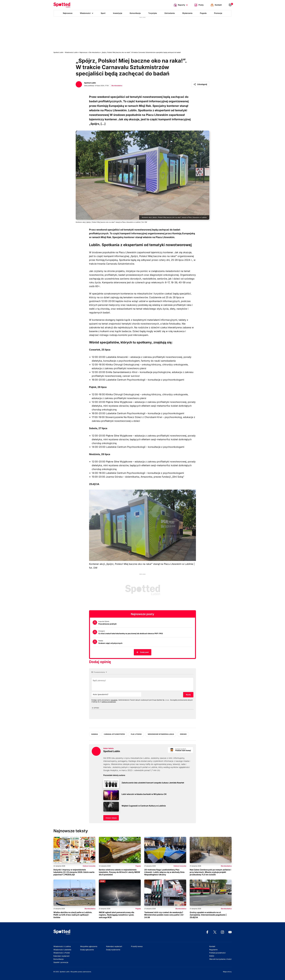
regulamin (114, 700)
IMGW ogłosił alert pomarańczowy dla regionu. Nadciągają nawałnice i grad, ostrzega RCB (116, 914)
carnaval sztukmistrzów (114, 734)
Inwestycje (117, 13)
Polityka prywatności (217, 953)
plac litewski (136, 734)
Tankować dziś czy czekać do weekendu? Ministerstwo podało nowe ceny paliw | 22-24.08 (164, 914)
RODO (211, 956)
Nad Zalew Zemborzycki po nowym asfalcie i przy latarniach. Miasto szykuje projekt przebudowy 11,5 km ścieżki (210, 872)
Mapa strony (227, 972)
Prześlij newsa (136, 946)
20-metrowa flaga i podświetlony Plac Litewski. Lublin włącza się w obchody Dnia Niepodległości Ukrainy (164, 872)
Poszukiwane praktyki (107, 624)
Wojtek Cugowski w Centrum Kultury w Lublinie (144, 806)
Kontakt (212, 946)
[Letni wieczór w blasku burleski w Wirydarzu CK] (111, 795)
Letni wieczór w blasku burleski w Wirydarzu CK (144, 794)
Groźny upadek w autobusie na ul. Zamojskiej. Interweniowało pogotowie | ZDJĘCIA (208, 914)
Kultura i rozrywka (89, 866)
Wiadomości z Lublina (62, 946)
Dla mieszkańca (116, 85)
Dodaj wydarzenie (113, 950)
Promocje (218, 13)
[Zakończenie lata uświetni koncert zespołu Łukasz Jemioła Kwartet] (111, 784)
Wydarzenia (187, 13)
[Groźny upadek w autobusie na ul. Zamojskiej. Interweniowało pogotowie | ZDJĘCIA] (211, 893)
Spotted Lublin (111, 751)
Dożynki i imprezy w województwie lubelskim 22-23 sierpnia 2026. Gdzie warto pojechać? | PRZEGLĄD (73, 872)
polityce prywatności (109, 702)
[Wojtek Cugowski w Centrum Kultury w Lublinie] (111, 807)
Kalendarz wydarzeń (61, 956)
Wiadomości (85, 13)
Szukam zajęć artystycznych (110, 643)
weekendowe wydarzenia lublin (161, 734)
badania (94, 734)
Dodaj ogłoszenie (87, 950)
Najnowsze (67, 13)
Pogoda (203, 13)
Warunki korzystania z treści (220, 959)
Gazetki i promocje (60, 962)
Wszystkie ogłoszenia (88, 946)
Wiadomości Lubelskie (62, 950)
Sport (103, 13)
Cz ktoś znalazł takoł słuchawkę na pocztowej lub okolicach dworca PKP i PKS (130, 633)
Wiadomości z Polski (61, 953)
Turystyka (152, 13)
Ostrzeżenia (169, 13)
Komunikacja (135, 13)
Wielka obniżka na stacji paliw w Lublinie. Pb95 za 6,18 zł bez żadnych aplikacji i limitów (72, 914)
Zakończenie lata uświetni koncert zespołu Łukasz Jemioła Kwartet (153, 783)
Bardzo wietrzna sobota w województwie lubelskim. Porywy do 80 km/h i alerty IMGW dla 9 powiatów (119, 872)
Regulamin (213, 950)
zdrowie (183, 734)
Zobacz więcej (111, 818)
